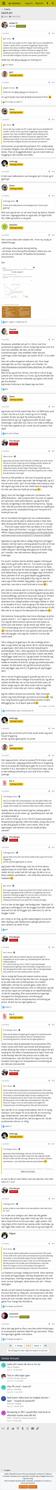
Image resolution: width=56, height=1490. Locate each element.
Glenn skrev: (8, 456)
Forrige (19, 1346)
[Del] (49, 33)
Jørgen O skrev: (9, 88)
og (13, 102)
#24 (53, 171)
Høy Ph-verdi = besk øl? (19, 1386)
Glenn (5, 17)
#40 (53, 1324)
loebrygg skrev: (9, 201)
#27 (53, 339)
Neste (36, 1346)
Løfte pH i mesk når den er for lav (24, 1364)
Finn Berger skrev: (10, 796)
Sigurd (9, 1367)
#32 (53, 791)
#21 (53, 33)
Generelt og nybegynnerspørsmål (24, 1418)
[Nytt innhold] (47, 3)
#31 (53, 755)
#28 (53, 407)
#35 (53, 1025)
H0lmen (10, 1389)
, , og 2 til (19, 711)
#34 (53, 947)
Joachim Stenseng (13, 1378)
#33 (53, 847)
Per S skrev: (7, 952)
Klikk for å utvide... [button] (28, 1171)
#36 (53, 1081)
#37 (53, 1144)
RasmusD (10, 1404)
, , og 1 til (16, 322)
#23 (53, 119)
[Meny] (4, 3)
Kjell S (9, 1418)
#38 (53, 1199)
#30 (53, 728)
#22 (53, 82)
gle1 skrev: (7, 38)
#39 (53, 1243)
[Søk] (52, 3)
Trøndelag (17, 1389)
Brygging (16, 1367)
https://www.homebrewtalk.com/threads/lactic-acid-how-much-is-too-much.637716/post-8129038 (27, 534)
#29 (53, 451)
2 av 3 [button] (28, 1346)
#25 (53, 196)
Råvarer (24, 1378)
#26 (53, 235)
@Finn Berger (21, 59)
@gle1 (4, 495)
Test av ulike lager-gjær (18, 1375)
